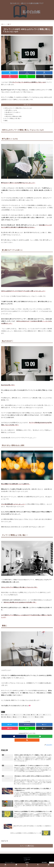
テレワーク (40, 714)
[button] (50, 413)
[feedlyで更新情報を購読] (39, 736)
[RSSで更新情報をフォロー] (27, 740)
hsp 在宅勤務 (27, 714)
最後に (6, 120)
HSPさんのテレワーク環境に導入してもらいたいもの (18, 108)
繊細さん (10, 717)
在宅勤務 (4, 717)
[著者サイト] (14, 736)
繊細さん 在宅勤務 (39, 717)
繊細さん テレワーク (18, 717)
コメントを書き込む (27, 846)
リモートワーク (48, 714)
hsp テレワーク (10, 714)
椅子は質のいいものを (11, 110)
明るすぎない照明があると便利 (14, 116)
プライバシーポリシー (10, 862)
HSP (3, 711)
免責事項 (27, 862)
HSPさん (34, 714)
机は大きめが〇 (10, 114)
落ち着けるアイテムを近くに (13, 112)
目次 (25, 105)
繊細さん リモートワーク (29, 717)
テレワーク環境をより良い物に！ (13, 118)
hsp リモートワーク (19, 714)
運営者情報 (44, 862)
